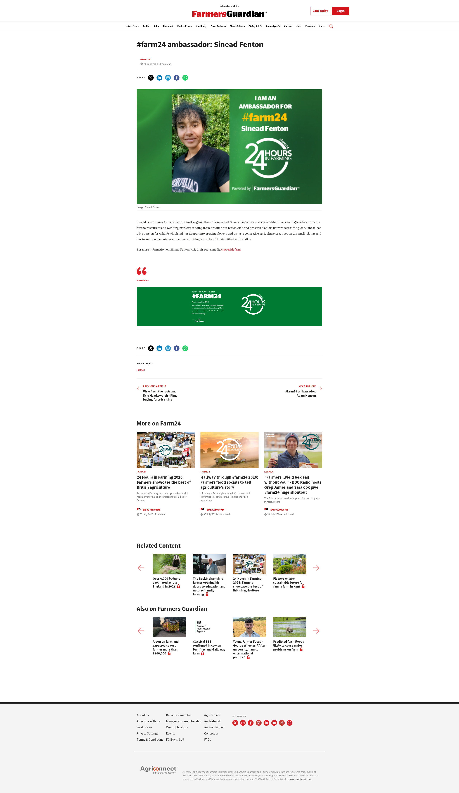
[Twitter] (235, 723)
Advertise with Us (229, 6)
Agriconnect (212, 715)
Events (170, 733)
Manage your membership (183, 721)
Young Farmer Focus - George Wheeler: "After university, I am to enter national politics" (249, 649)
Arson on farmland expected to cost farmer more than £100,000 (166, 647)
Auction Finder (214, 727)
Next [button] (316, 567)
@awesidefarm (231, 249)
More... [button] (322, 26)
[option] (169, 571)
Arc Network (212, 721)
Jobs (298, 26)
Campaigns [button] (272, 26)
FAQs (207, 740)
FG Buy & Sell (175, 740)
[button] (331, 26)
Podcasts (310, 26)
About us (143, 715)
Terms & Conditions (150, 740)
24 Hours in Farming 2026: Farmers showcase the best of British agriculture (164, 482)
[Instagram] (259, 723)
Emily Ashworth (151, 509)
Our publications (177, 727)
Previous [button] (141, 567)
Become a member (179, 715)
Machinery (201, 26)
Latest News (132, 26)
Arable (146, 26)
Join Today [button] (320, 11)
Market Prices (184, 26)
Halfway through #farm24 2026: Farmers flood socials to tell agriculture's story (229, 482)
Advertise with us (148, 721)
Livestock (168, 26)
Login (341, 11)
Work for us (144, 727)
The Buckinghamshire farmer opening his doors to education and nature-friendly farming (209, 586)
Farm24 (141, 369)
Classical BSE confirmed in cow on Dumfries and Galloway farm (209, 647)
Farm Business (218, 26)
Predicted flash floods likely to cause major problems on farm (288, 645)
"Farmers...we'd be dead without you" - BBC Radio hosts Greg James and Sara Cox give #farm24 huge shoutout (292, 484)
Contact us (211, 733)
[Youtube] (274, 723)
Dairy (156, 26)
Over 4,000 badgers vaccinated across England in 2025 (166, 582)
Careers (288, 26)
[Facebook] (251, 723)
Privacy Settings (147, 733)
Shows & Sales (237, 26)
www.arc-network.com (299, 779)
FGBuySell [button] (254, 26)
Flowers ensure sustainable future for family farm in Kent (288, 582)
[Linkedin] (266, 723)
